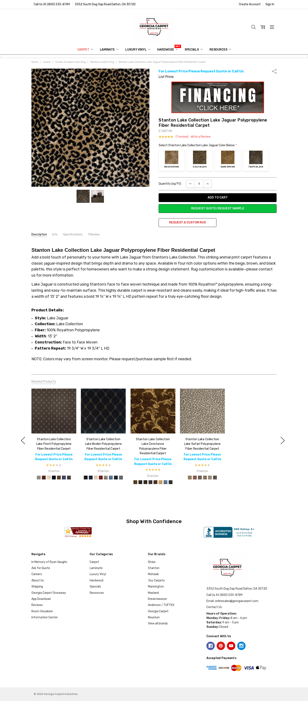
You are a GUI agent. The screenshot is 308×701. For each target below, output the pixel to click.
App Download (40, 599)
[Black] (85, 477)
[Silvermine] (210, 477)
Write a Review (201, 136)
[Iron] (121, 477)
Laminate (107, 49)
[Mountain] (59, 477)
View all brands (158, 623)
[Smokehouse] (69, 477)
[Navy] (64, 477)
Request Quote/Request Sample (217, 208)
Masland (153, 593)
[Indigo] (90, 477)
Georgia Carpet (158, 611)
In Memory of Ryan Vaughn (49, 562)
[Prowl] (205, 477)
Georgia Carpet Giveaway (48, 593)
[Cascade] (38, 477)
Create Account (250, 4)
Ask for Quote (40, 568)
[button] (217, 97)
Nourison (154, 617)
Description (39, 234)
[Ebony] (116, 477)
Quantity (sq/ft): (170, 183)
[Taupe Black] (215, 477)
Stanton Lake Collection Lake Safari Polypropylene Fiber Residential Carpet (202, 443)
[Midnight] (54, 477)
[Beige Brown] (190, 477)
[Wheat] (160, 482)
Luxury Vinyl (136, 49)
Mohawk (153, 574)
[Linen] (49, 477)
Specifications (73, 234)
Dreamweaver (157, 599)
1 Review (94, 234)
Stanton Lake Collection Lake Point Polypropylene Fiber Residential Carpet (53, 443)
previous (23, 440)
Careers (36, 574)
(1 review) (182, 136)
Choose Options (54, 425)
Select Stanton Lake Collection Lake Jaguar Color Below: (198, 145)
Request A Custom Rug (187, 222)
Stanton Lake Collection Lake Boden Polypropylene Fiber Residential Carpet (103, 443)
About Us (37, 580)
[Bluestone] (111, 477)
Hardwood (166, 49)
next (282, 440)
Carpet (83, 49)
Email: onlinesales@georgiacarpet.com (232, 601)
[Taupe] (106, 477)
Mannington (156, 586)
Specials (192, 49)
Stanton (153, 568)
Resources (219, 49)
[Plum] (155, 482)
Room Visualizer (42, 611)
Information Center (44, 617)
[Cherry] (43, 477)
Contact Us (214, 607)
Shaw (151, 562)
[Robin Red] (100, 477)
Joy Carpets (156, 580)
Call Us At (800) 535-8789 (52, 4)
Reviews (37, 605)
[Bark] (135, 482)
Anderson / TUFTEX (161, 605)
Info (55, 234)
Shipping (37, 586)
